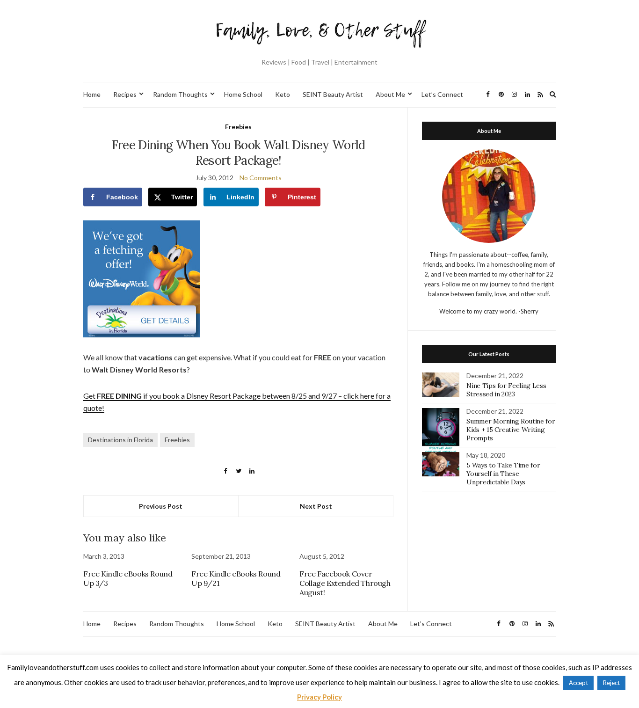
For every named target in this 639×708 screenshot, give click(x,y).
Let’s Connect (442, 94)
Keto (282, 94)
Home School (243, 94)
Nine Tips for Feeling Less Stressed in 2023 (506, 389)
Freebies (238, 127)
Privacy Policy (319, 697)
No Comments (261, 178)
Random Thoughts (180, 94)
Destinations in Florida (120, 440)
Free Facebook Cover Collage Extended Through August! (344, 583)
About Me (390, 94)
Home (92, 94)
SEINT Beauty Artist (333, 94)
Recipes (125, 94)
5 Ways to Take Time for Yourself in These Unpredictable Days (503, 473)
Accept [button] (578, 682)
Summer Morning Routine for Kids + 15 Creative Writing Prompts (510, 429)
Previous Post (160, 506)
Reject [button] (611, 682)
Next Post (316, 506)
